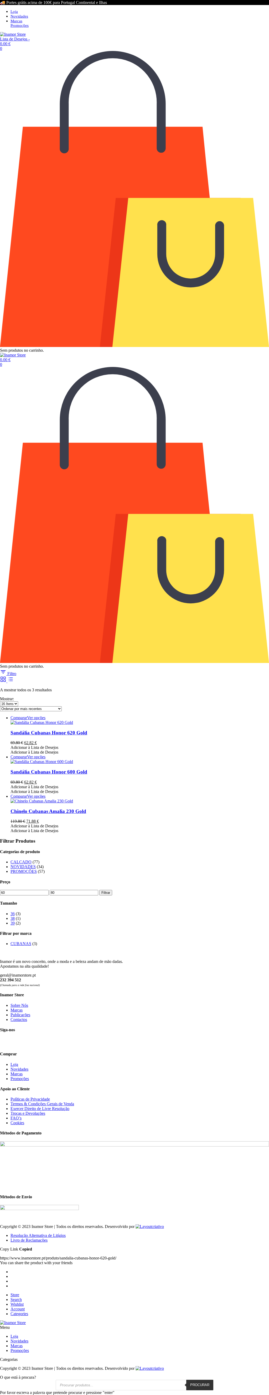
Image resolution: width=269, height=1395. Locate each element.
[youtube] (23, 1042)
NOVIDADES (23, 866)
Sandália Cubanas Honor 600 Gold (49, 772)
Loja (14, 11)
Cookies (17, 1123)
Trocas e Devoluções (28, 1113)
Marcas (16, 21)
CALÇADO (21, 862)
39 (13, 923)
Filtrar (105, 893)
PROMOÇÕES (24, 871)
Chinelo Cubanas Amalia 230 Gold (48, 811)
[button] (34, 747)
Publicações (20, 1015)
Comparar (19, 717)
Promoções (20, 25)
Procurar (199, 1385)
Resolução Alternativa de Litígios (38, 1235)
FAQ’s (16, 1118)
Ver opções (36, 717)
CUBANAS (21, 943)
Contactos (19, 1019)
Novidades (19, 16)
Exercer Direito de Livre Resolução (40, 1108)
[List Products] (10, 681)
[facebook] (4, 1042)
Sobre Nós (19, 1005)
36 (13, 913)
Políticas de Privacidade (30, 1099)
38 (13, 918)
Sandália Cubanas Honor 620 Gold (49, 732)
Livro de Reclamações (29, 1240)
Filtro (11, 673)
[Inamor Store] (13, 34)
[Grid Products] (3, 681)
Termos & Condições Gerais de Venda (42, 1104)
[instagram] (14, 1042)
